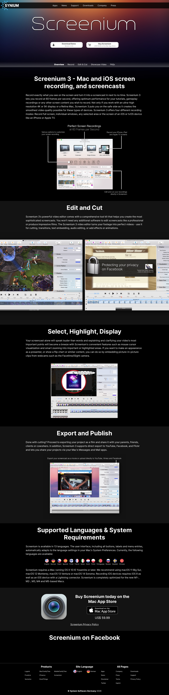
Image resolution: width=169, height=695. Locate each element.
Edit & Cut (82, 64)
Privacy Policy (136, 679)
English (79, 671)
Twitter (103, 683)
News (64, 5)
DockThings (43, 679)
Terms (118, 679)
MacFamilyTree (44, 671)
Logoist (27, 671)
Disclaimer (104, 679)
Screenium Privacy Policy (84, 624)
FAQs (112, 64)
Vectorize (28, 679)
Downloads (88, 5)
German (93, 671)
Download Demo (69, 45)
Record (71, 64)
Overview (59, 64)
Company (102, 5)
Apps (55, 5)
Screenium (58, 675)
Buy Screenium (104, 45)
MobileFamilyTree (60, 671)
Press (113, 5)
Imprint (118, 683)
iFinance (42, 675)
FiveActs (28, 675)
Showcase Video (99, 64)
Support (75, 5)
